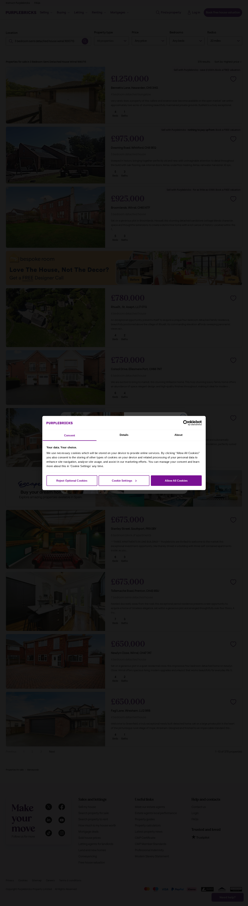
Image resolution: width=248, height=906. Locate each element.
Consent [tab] (69, 435)
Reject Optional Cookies (71, 480)
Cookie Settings (122, 480)
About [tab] (178, 434)
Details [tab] (124, 434)
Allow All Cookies (176, 480)
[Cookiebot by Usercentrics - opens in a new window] (186, 422)
